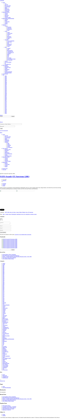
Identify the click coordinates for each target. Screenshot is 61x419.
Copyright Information (6, 387)
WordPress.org (5, 377)
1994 (6, 88)
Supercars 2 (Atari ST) (6, 409)
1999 (6, 94)
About (3, 386)
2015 (6, 105)
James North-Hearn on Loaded (8, 408)
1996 (6, 90)
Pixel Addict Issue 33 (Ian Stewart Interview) (10, 255)
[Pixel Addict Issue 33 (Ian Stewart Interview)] (9, 240)
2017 (6, 107)
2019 (6, 109)
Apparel (6, 19)
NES (8, 55)
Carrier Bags (7, 21)
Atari (8, 49)
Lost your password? (4, 130)
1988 (6, 82)
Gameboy (9, 53)
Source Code (7, 9)
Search (1, 115)
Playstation (9, 45)
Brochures (7, 66)
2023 (6, 111)
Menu (1, 132)
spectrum (32, 214)
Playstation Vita (8, 64)
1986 (6, 80)
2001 (6, 96)
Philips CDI (9, 44)
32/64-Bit (6, 39)
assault (7, 214)
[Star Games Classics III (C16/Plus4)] (9, 242)
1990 (6, 84)
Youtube (4, 415)
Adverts (6, 13)
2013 (6, 103)
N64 (8, 42)
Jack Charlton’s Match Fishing (8, 258)
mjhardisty (4, 180)
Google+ (4, 184)
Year (3, 74)
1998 (6, 92)
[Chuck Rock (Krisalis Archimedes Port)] (9, 246)
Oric (8, 56)
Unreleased (7, 11)
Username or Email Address (5, 124)
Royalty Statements (8, 71)
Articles (6, 14)
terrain (35, 214)
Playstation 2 (9, 29)
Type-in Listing (8, 17)
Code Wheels (7, 6)
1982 (6, 75)
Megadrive (9, 36)
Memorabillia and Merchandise (8, 18)
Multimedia (7, 8)
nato (22, 214)
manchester (19, 214)
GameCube (9, 28)
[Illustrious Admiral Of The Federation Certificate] (9, 247)
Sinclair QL (9, 37)
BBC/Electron (10, 50)
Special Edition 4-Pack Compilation (9, 254)
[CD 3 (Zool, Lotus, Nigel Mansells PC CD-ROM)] (9, 245)
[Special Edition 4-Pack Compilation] (9, 239)
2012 (6, 102)
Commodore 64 (10, 51)
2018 (6, 108)
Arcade (6, 61)
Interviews (7, 15)
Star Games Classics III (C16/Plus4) (9, 257)
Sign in (1, 122)
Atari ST (8, 34)
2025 (6, 112)
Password (2, 126)
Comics (6, 22)
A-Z (5, 3)
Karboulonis (13, 214)
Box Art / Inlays (8, 5)
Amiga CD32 (9, 33)
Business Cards (8, 67)
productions (27, 214)
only (24, 214)
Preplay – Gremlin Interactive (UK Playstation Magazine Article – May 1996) (17, 256)
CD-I (8, 35)
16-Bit (6, 31)
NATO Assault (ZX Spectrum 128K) (14, 176)
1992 (6, 86)
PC (5, 63)
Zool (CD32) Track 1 (6, 405)
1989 (6, 83)
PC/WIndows (9, 147)
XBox (8, 30)
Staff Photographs (8, 72)
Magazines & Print (5, 12)
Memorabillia (4, 162)
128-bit (6, 25)
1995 (6, 89)
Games (3, 2)
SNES (8, 38)
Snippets (6, 16)
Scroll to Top (2, 380)
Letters (6, 68)
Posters (6, 23)
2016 (6, 106)
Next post (4, 169)
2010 (6, 101)
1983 (6, 77)
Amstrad (8, 48)
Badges (6, 163)
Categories (2, 0)
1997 (6, 91)
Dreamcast (9, 26)
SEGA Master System (11, 58)
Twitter (3, 185)
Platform (4, 24)
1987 (6, 81)
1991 (6, 85)
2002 (6, 97)
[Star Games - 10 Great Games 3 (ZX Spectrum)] (9, 244)
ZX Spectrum (9, 59)
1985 (6, 79)
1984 (6, 78)
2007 (6, 100)
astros (10, 214)
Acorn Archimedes (10, 40)
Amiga (8, 32)
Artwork (6, 4)
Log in (3, 374)
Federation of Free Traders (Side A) (9, 407)
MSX (8, 54)
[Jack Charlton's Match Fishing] (9, 243)
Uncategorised (5, 73)
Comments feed (5, 376)
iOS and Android (8, 62)
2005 (6, 99)
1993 (6, 87)
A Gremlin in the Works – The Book (9, 406)
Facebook (4, 183)
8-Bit (6, 47)
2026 (6, 113)
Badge (6, 20)
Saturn (8, 46)
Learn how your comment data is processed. (23, 234)
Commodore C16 (10, 52)
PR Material (7, 69)
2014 (6, 104)
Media (6, 7)
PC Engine (9, 57)
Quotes (6, 70)
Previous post (4, 168)
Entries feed (4, 375)
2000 (6, 95)
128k (3, 214)
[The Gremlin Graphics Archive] (4, 119)
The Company (5, 65)
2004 (6, 98)
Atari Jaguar (9, 41)
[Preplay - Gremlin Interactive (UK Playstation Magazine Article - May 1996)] (9, 241)
